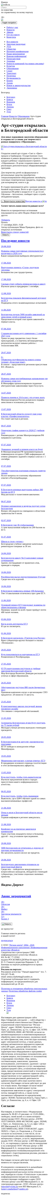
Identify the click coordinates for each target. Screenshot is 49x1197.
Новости (11, 30)
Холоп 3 (5, 917)
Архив (10, 83)
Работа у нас (12, 27)
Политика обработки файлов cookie (25, 991)
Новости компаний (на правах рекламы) (25, 63)
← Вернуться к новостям (13, 201)
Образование (13, 68)
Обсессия (5, 903)
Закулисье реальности (11, 912)
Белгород (11, 97)
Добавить (5, 220)
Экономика (12, 88)
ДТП (9, 46)
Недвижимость (14, 78)
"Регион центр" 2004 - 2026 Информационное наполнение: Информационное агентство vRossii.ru (24, 947)
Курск (9, 104)
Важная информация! (17, 56)
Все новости (12, 42)
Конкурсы (11, 37)
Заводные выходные (16, 44)
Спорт (9, 71)
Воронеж (11, 102)
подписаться (7, 940)
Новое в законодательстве (19, 85)
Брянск (10, 99)
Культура (11, 66)
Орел (9, 109)
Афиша (10, 32)
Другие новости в (33, 201)
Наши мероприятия (16, 54)
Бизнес (10, 80)
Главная (4, 116)
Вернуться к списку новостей (15, 232)
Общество (11, 49)
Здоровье (11, 61)
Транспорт (11, 73)
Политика (11, 76)
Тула (9, 112)
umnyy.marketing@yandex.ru (14, 1189)
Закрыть (5, 235)
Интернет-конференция (17, 51)
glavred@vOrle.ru (9, 1186)
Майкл (4, 908)
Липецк (10, 107)
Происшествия (13, 59)
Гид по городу (13, 35)
